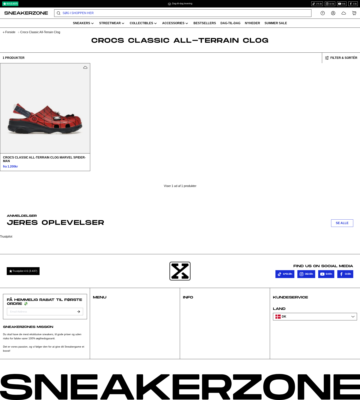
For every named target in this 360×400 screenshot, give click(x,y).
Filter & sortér (343, 57)
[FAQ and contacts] (322, 13)
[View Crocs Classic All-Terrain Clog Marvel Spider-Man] (45, 108)
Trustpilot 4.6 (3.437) (25, 270)
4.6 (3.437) (12, 3)
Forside (10, 32)
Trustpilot (6, 236)
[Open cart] (354, 13)
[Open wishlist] (343, 13)
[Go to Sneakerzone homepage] (24, 13)
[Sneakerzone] (180, 271)
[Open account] (333, 13)
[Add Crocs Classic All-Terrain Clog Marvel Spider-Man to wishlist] (85, 67)
